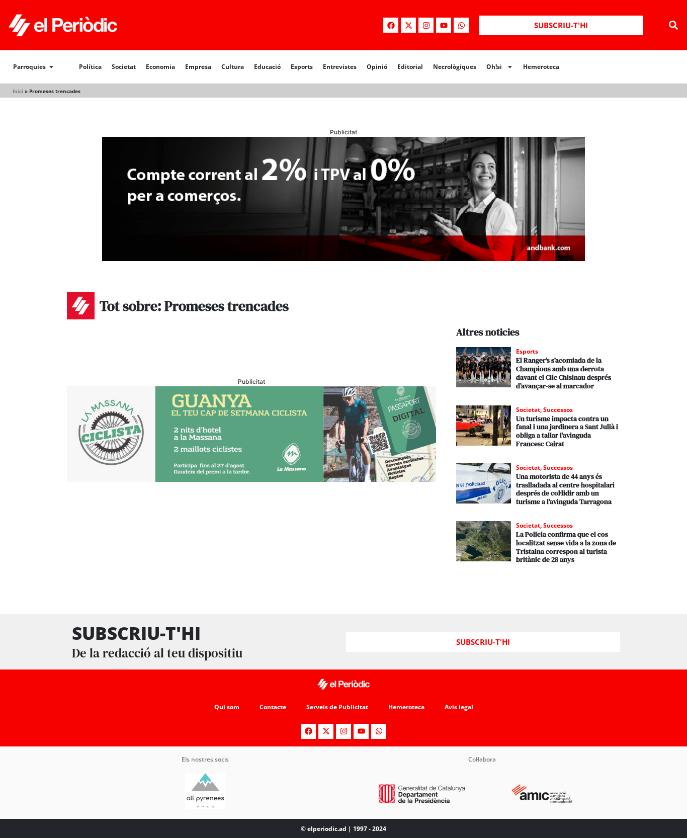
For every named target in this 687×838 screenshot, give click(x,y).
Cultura (232, 66)
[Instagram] (426, 25)
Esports (302, 66)
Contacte (273, 707)
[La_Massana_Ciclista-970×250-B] (251, 479)
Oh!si (494, 66)
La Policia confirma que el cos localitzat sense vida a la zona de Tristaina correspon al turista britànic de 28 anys (566, 546)
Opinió (377, 66)
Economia (160, 66)
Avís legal (459, 707)
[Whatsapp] (461, 25)
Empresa (198, 66)
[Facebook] (390, 25)
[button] (673, 25)
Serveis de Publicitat (337, 707)
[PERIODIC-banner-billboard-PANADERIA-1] (343, 258)
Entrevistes (340, 66)
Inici (18, 91)
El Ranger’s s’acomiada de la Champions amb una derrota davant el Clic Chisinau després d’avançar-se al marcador (563, 372)
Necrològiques (454, 66)
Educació (267, 66)
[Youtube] (443, 25)
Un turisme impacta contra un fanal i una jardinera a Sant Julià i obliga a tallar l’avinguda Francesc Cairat (567, 431)
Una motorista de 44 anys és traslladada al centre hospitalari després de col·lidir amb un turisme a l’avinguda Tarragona (565, 489)
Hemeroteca (541, 66)
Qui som (226, 707)
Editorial (410, 66)
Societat (124, 66)
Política (90, 66)
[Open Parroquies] (51, 66)
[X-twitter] (408, 25)
